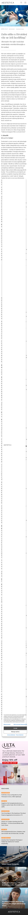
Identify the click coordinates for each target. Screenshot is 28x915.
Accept (15, 728)
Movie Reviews (5, 811)
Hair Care (4, 801)
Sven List (4, 866)
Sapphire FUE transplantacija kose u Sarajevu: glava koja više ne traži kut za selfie (12, 805)
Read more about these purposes (20, 724)
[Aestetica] (8, 2)
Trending (4, 861)
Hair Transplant (6, 837)
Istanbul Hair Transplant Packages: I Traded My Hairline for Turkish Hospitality (12, 841)
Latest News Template (10, 864)
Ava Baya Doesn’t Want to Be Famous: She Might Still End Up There (14, 904)
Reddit (4, 880)
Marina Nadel (5, 908)
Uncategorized (5, 792)
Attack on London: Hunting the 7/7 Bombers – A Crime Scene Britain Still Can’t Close (12, 823)
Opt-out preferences (11, 734)
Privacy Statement (19, 734)
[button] (26, 446)
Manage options (15, 731)
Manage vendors (7, 724)
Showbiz (4, 899)
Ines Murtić (4, 887)
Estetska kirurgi (20, 29)
